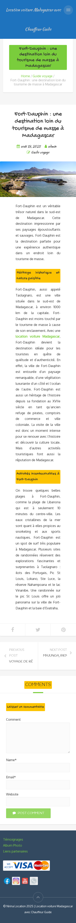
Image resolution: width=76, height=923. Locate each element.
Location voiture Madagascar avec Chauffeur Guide (33, 19)
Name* (11, 760)
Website (12, 794)
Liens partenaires (15, 851)
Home (25, 76)
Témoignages (13, 839)
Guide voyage (42, 76)
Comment (13, 719)
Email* (11, 777)
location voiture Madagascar (38, 336)
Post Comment (31, 813)
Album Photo (12, 845)
